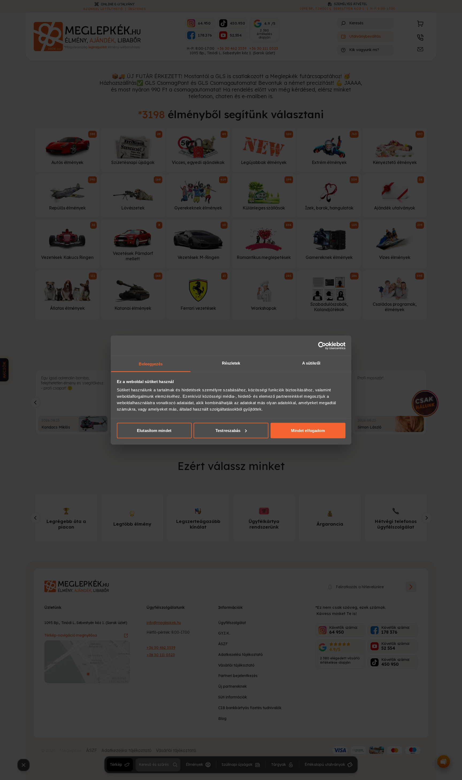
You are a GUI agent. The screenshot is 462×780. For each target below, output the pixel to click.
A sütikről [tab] (311, 363)
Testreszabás (227, 430)
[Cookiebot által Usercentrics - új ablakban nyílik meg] (322, 346)
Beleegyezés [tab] (151, 364)
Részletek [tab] (231, 363)
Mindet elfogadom (308, 430)
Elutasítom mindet (154, 430)
